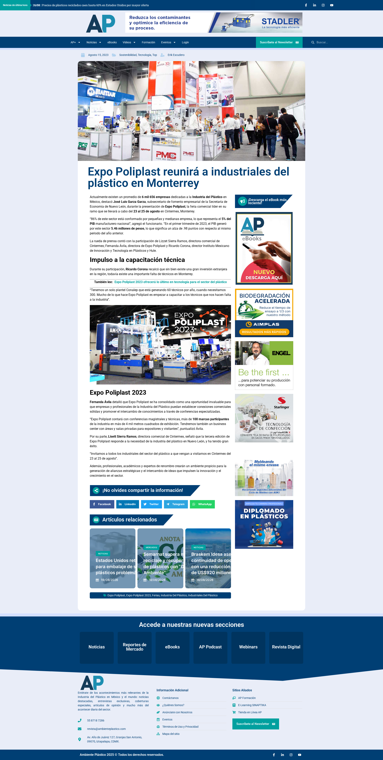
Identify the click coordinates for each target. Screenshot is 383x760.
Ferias (156, 595)
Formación (148, 42)
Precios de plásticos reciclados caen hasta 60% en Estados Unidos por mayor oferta (91, 5)
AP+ (73, 42)
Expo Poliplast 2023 (138, 595)
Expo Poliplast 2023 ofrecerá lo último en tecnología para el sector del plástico (171, 282)
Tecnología (144, 54)
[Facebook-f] (306, 5)
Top (154, 54)
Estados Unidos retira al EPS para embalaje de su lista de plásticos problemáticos (125, 566)
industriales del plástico (203, 595)
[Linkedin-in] (314, 5)
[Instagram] (323, 5)
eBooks (112, 42)
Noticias (92, 42)
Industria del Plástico (174, 595)
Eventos (166, 42)
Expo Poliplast (116, 595)
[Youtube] (332, 5)
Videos (127, 42)
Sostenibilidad (128, 54)
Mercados (151, 547)
